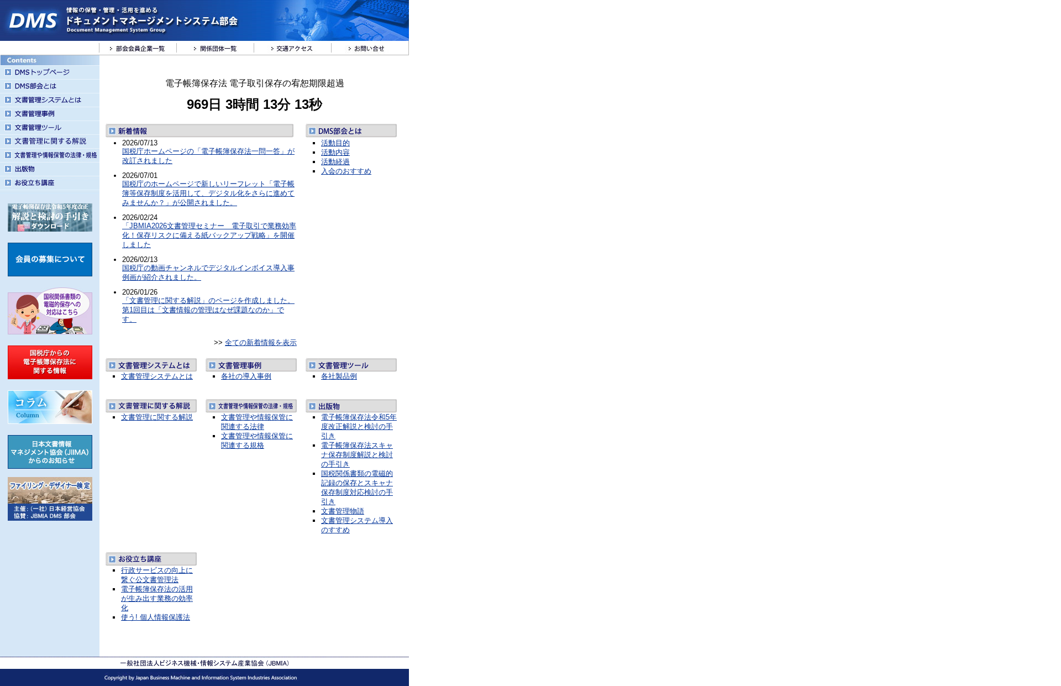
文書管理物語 (342, 511)
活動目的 (335, 143)
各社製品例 (339, 376)
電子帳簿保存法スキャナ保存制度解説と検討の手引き (357, 454)
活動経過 (335, 162)
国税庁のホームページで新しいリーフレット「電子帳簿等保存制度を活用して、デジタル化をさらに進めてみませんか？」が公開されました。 (208, 193)
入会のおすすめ (346, 171)
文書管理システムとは (157, 376)
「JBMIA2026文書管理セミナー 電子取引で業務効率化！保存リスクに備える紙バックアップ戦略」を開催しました (209, 235)
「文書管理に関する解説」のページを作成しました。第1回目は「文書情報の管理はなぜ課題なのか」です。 (208, 309)
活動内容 (335, 152)
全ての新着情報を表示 (261, 342)
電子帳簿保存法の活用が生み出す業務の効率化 (157, 598)
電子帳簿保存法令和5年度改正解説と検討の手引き (359, 426)
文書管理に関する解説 (157, 417)
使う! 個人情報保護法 (155, 617)
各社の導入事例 (246, 376)
